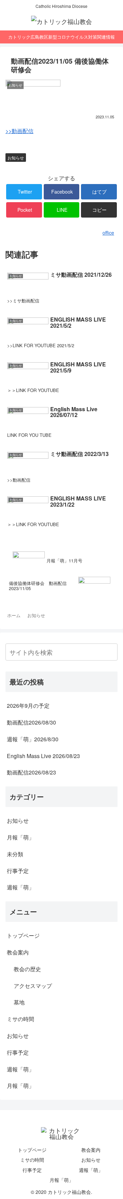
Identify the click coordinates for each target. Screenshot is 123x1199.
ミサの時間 (20, 1019)
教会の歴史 (27, 969)
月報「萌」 (20, 837)
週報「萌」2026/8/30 (32, 739)
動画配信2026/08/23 (31, 772)
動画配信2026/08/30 (31, 722)
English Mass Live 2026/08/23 (43, 756)
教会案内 (18, 952)
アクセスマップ (33, 986)
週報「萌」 (20, 887)
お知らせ (16, 157)
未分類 (15, 854)
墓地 (19, 1002)
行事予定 (18, 871)
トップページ (23, 935)
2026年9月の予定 (28, 705)
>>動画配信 (19, 131)
